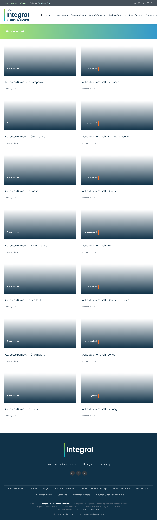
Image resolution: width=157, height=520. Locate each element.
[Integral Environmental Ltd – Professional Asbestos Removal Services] (16, 9)
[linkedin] (135, 3)
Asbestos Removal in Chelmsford (25, 354)
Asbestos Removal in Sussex (22, 191)
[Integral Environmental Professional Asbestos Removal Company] (78, 443)
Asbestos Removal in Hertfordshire (26, 245)
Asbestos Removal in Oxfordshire (25, 136)
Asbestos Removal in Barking (99, 409)
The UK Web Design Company (92, 514)
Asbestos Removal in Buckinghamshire (105, 136)
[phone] (152, 3)
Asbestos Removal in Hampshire (24, 82)
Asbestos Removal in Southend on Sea (105, 300)
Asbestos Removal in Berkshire (100, 82)
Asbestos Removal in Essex (21, 409)
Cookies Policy (93, 509)
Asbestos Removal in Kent (98, 245)
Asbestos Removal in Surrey (99, 191)
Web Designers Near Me (68, 514)
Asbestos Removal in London (99, 354)
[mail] (148, 3)
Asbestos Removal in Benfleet (23, 300)
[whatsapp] (139, 3)
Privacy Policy (80, 509)
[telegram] (143, 3)
